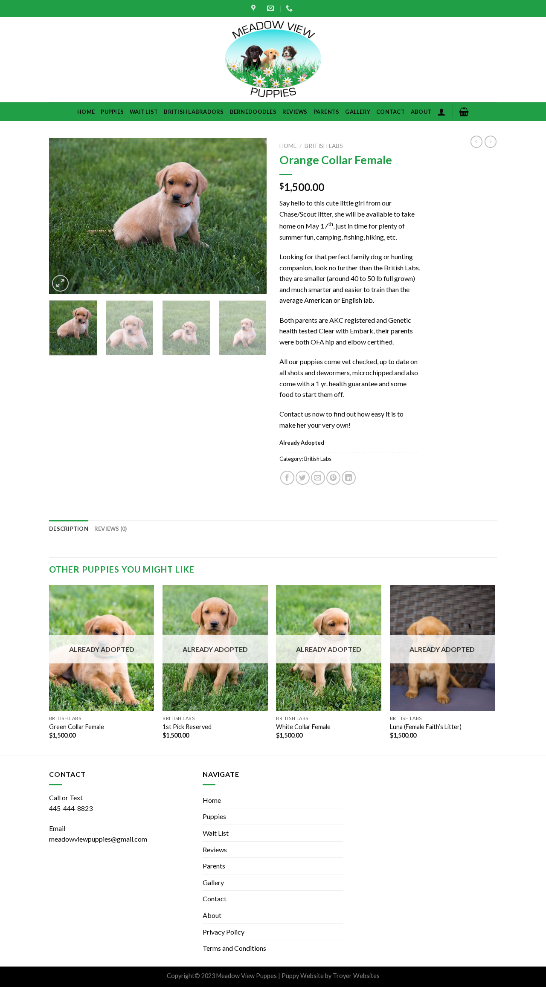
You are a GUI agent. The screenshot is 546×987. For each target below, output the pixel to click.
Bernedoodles (253, 111)
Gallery (357, 111)
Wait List (144, 111)
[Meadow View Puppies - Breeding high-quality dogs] (273, 59)
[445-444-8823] (290, 8)
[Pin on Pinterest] (333, 478)
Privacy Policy (223, 932)
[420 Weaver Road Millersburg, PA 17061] (254, 8)
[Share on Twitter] (303, 478)
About (421, 111)
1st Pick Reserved (187, 726)
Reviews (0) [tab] (110, 528)
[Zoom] (60, 283)
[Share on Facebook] (287, 478)
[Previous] (64, 216)
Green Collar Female (76, 726)
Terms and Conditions (234, 948)
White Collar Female (303, 726)
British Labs (324, 145)
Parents (327, 111)
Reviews (295, 111)
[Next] (251, 216)
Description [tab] (68, 528)
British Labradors (194, 111)
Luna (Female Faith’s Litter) (426, 726)
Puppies (112, 111)
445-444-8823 (71, 808)
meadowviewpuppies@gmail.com (98, 839)
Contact (390, 111)
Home (86, 111)
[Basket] (464, 111)
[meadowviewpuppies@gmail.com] (271, 8)
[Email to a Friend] (318, 478)
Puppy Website (303, 975)
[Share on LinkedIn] (349, 478)
